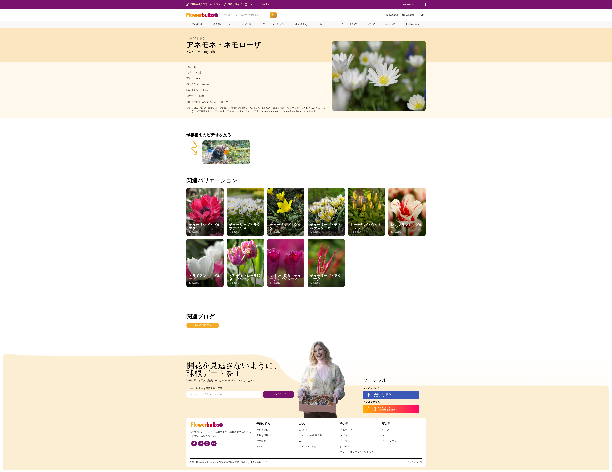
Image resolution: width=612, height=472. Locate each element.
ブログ (422, 14)
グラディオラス (390, 441)
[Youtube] (214, 443)
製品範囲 (197, 24)
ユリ (384, 435)
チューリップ (347, 429)
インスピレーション (273, 24)
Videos (260, 446)
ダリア (385, 429)
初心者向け (301, 24)
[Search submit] (273, 15)
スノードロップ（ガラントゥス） (358, 452)
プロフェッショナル (309, 446)
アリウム (345, 441)
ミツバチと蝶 (349, 24)
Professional (413, 24)
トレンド (246, 24)
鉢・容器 (390, 24)
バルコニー (324, 24)
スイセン (345, 435)
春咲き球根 (392, 14)
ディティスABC (414, 462)
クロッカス (346, 446)
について (303, 429)
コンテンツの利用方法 (310, 435)
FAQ (300, 441)
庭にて (371, 24)
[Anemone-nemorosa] (379, 76)
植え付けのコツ (221, 24)
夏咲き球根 (408, 14)
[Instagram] (207, 443)
